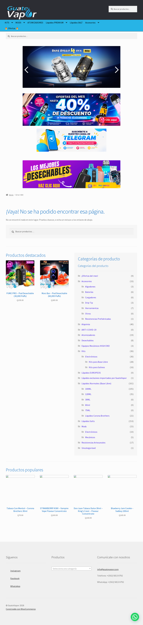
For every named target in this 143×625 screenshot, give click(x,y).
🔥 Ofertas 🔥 (12, 28)
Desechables (88, 340)
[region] (71, 69)
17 (94, 89)
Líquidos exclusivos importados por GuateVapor (104, 378)
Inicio (11, 195)
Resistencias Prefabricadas (98, 318)
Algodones (90, 286)
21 (108, 89)
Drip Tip (89, 302)
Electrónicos (91, 356)
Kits (83, 351)
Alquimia (86, 324)
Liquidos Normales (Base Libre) (96, 383)
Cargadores (90, 297)
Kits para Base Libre (98, 361)
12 (75, 89)
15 (86, 89)
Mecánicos (90, 437)
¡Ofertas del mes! (90, 275)
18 (97, 89)
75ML (87, 410)
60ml (87, 405)
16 (90, 89)
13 (79, 89)
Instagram (15, 570)
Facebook (14, 578)
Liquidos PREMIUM (55, 22)
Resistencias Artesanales (93, 442)
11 (72, 89)
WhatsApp (15, 586)
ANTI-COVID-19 (89, 329)
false (26, 70)
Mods (84, 426)
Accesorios (90, 22)
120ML (88, 394)
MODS (18, 22)
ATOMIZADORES (35, 22)
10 (68, 89)
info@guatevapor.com (108, 569)
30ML (87, 399)
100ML (88, 388)
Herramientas (92, 308)
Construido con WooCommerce (21, 609)
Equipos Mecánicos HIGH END (96, 345)
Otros (88, 313)
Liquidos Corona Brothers (97, 415)
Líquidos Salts (88, 421)
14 (83, 89)
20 (104, 89)
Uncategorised (89, 448)
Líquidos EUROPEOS (91, 372)
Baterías (89, 292)
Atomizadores (88, 335)
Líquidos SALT (76, 22)
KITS (7, 22)
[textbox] (71, 569)
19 (101, 89)
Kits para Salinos (97, 367)
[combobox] (71, 568)
